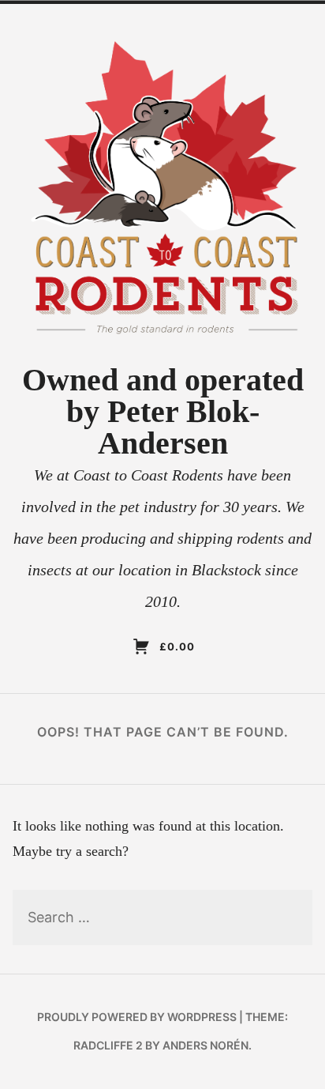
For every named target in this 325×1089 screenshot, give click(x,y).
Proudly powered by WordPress (137, 1016)
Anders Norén (205, 1045)
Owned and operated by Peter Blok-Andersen (163, 411)
